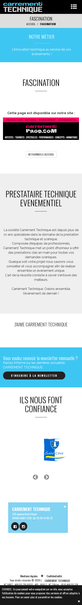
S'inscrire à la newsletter (34, 375)
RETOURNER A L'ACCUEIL (41, 154)
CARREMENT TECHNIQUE (57, 580)
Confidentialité (54, 576)
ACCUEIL (30, 24)
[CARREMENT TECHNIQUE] (23, 6)
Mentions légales (29, 576)
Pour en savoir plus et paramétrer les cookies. (39, 597)
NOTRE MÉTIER (41, 36)
